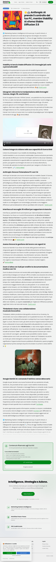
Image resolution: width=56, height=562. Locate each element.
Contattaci (44, 2)
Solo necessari (23, 553)
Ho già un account (28, 467)
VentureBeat (20, 168)
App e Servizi (21, 2)
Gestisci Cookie (49, 555)
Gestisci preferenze (16, 555)
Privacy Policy (5, 558)
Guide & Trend (29, 2)
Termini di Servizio (46, 546)
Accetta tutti (9, 553)
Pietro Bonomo (26, 8)
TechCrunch (43, 87)
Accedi (50, 2)
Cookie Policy (11, 558)
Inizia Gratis (27, 494)
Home (15, 2)
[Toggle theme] (37, 2)
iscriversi (37, 411)
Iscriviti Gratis (28, 462)
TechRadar (39, 404)
